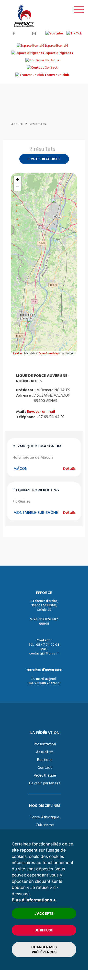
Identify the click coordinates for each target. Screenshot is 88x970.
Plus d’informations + (34, 899)
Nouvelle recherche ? (75, 150)
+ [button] (17, 180)
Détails (69, 468)
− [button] (17, 187)
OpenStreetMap (49, 353)
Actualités (45, 752)
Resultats (38, 124)
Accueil (17, 124)
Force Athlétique (45, 817)
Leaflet (17, 353)
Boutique (45, 759)
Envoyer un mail (41, 411)
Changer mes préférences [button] (44, 949)
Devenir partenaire (45, 783)
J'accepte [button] (44, 913)
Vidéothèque (45, 775)
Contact (45, 767)
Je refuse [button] (44, 930)
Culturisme (45, 825)
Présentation (45, 744)
